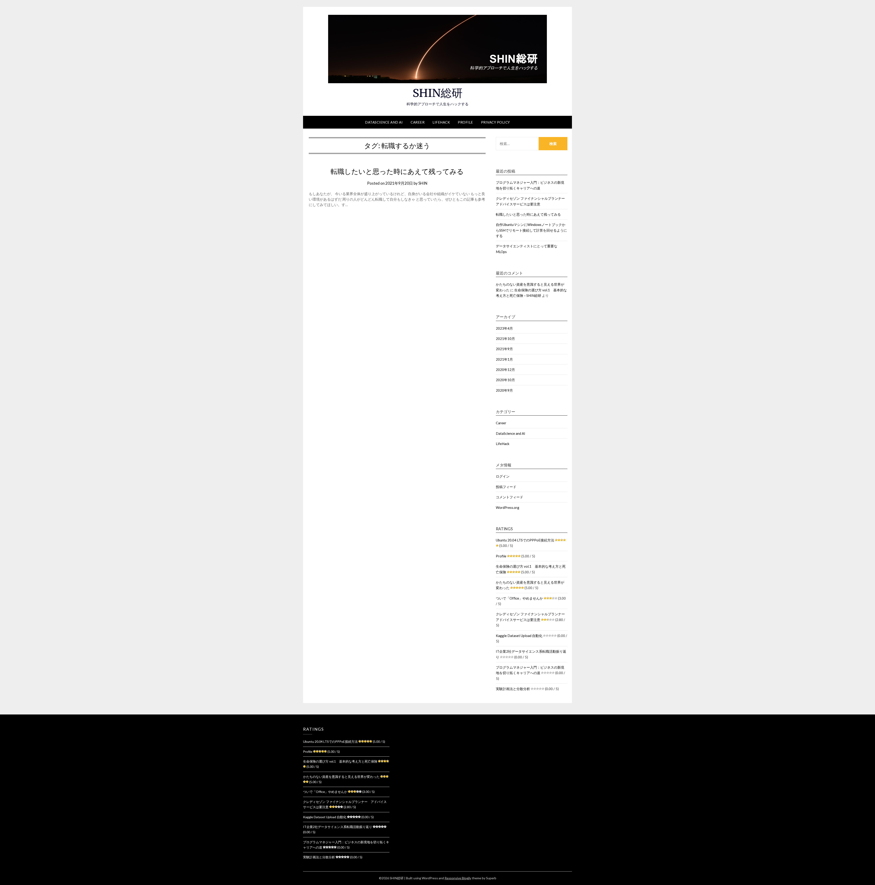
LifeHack (441, 122)
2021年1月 (504, 359)
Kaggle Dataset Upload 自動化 (519, 636)
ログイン (503, 476)
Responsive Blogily (458, 878)
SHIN (422, 183)
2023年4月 (504, 328)
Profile (465, 122)
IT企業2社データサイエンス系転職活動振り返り (337, 827)
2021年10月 (505, 338)
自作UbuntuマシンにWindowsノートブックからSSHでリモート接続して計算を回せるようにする (531, 230)
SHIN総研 (438, 93)
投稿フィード (506, 487)
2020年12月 (505, 369)
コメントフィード (509, 497)
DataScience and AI (384, 122)
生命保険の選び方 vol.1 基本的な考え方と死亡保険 (340, 761)
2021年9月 (504, 349)
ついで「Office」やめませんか (519, 598)
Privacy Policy (495, 122)
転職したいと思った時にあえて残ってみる (397, 171)
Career (418, 122)
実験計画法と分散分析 (513, 689)
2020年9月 (504, 390)
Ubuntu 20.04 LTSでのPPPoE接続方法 (525, 540)
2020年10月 (505, 380)
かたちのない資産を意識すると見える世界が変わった (341, 777)
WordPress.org (507, 507)
